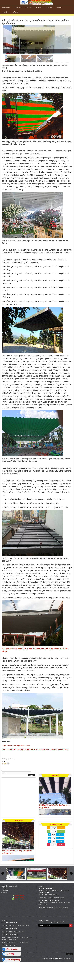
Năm (53, 841)
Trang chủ (6, 8)
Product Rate (5, 762)
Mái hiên (39, 8)
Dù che (59, 8)
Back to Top (69, 954)
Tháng (53, 838)
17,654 (60, 841)
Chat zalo (10, 954)
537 (60, 838)
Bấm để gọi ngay (13, 959)
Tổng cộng (53, 845)
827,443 (61, 845)
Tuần (53, 834)
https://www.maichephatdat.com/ (16, 745)
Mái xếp (49, 8)
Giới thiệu (18, 8)
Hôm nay (53, 831)
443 (60, 834)
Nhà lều (5, 12)
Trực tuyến (53, 828)
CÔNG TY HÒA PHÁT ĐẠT (57, 958)
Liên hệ (15, 12)
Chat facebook (12, 949)
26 (60, 831)
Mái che (28, 8)
